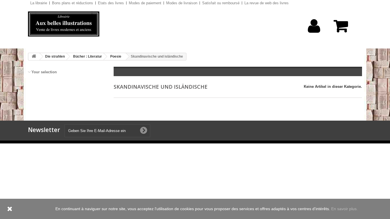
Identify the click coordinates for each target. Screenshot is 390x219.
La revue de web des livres (266, 3)
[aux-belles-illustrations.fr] (81, 23)
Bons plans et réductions (72, 3)
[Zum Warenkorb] (343, 28)
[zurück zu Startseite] (34, 56)
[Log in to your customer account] (314, 34)
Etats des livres (111, 3)
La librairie (38, 3)
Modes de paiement (145, 3)
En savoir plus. (344, 208)
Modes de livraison (181, 3)
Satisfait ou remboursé (221, 3)
